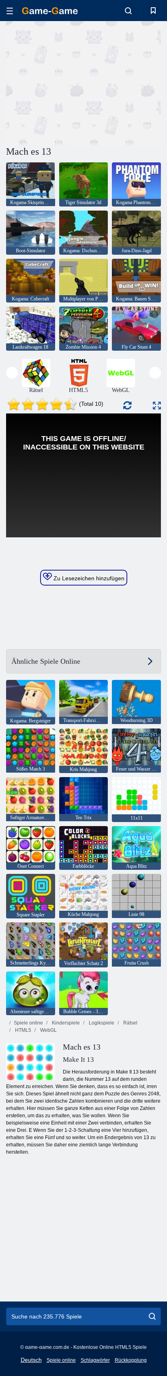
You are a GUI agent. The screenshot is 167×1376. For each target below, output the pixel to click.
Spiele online (28, 1023)
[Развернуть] (157, 405)
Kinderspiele (65, 1023)
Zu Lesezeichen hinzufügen (88, 578)
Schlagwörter (95, 1360)
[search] (152, 1316)
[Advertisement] (74, 82)
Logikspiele (101, 1023)
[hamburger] (9, 11)
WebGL (48, 1030)
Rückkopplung (131, 1360)
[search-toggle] (128, 10)
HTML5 (22, 1030)
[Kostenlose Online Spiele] (49, 10)
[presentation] (12, 373)
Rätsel (129, 1023)
